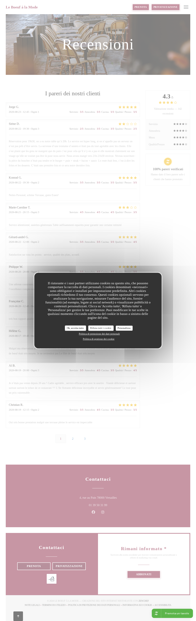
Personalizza (124, 328)
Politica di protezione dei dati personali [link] (99, 333)
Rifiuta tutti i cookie (100, 328)
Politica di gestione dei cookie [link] (98, 338)
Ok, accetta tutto (75, 328)
